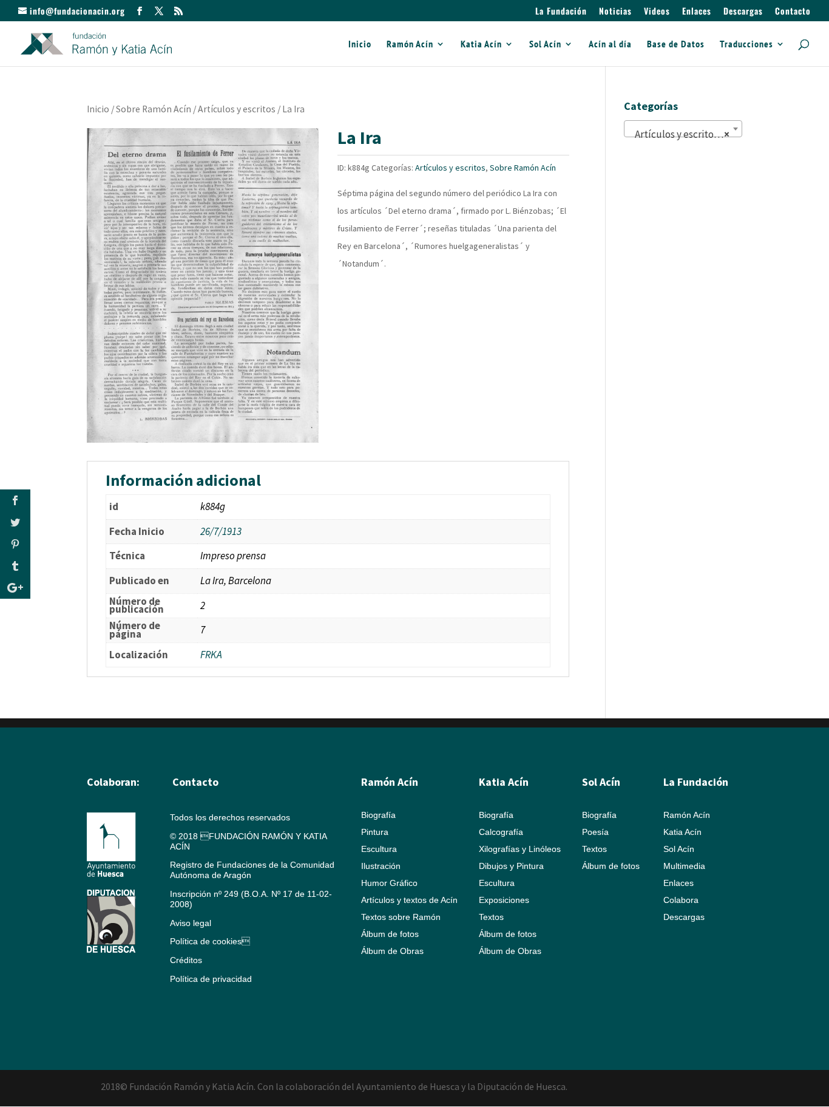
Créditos (186, 960)
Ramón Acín (410, 44)
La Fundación (561, 12)
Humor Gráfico (389, 883)
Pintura (374, 832)
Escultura (379, 849)
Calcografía (501, 832)
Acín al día (610, 44)
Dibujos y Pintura (511, 866)
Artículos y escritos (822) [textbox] (685, 134)
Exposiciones (504, 900)
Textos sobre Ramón (401, 917)
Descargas (743, 12)
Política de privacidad (211, 979)
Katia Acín (481, 44)
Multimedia (684, 866)
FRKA (211, 654)
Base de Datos (676, 44)
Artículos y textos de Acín (409, 900)
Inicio (359, 44)
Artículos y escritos (237, 109)
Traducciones (746, 44)
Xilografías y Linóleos (520, 849)
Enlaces (696, 12)
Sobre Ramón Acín (153, 109)
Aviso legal (190, 923)
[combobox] (683, 128)
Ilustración (381, 866)
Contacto (793, 12)
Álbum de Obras (392, 951)
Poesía (595, 832)
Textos (491, 917)
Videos (657, 12)
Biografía (378, 815)
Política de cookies (210, 941)
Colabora (681, 900)
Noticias (615, 12)
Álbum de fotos (390, 934)
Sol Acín (545, 44)
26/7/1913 (221, 531)
